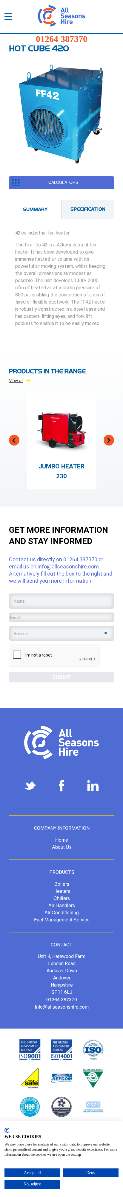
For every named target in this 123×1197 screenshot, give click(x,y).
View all (16, 380)
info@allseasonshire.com (68, 566)
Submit (61, 676)
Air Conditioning (61, 912)
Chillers (61, 898)
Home (61, 839)
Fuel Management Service (62, 919)
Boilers (61, 883)
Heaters (61, 890)
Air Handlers (61, 905)
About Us (62, 846)
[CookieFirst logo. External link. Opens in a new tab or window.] (6, 1130)
